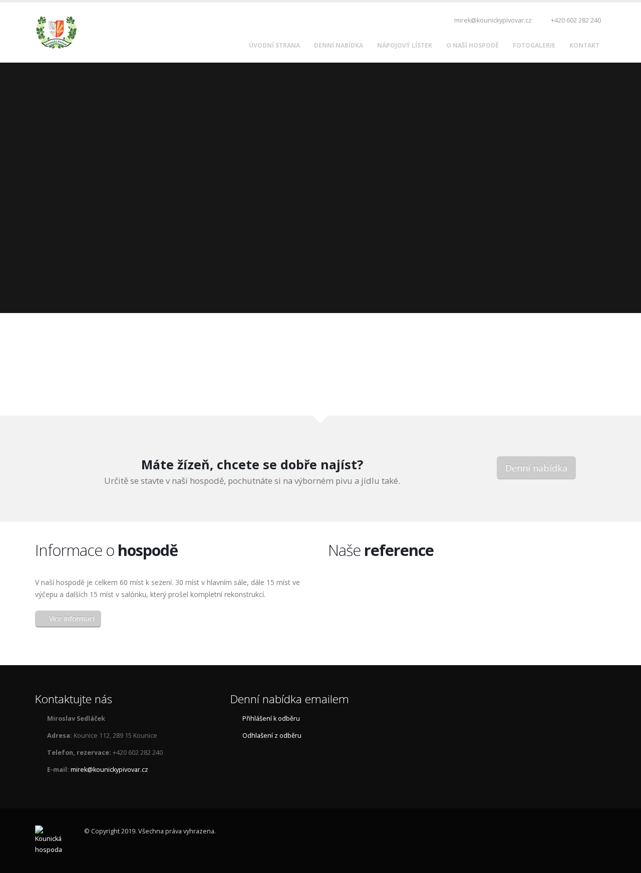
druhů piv (393, 393)
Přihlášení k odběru (271, 718)
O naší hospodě (472, 45)
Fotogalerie (534, 45)
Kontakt (584, 45)
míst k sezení (101, 393)
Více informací (71, 618)
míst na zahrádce (247, 393)
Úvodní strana (274, 45)
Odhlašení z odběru (271, 735)
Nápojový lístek (404, 45)
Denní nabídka (338, 45)
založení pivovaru (540, 393)
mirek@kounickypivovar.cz (492, 20)
